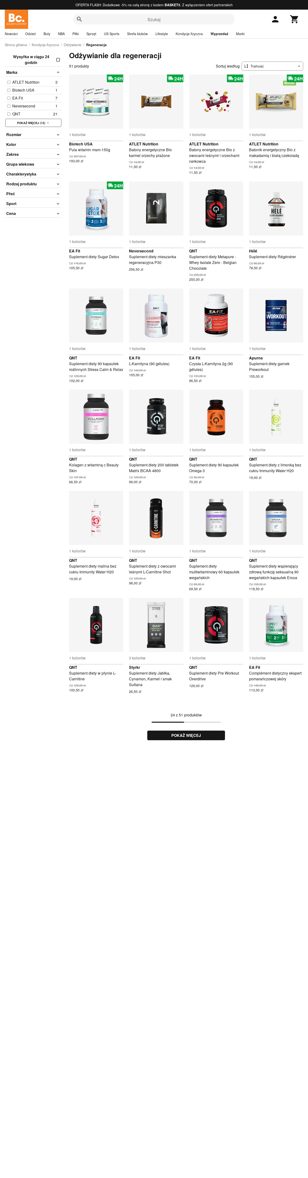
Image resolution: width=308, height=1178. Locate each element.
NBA (61, 33)
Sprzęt (91, 33)
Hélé (253, 251)
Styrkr (134, 667)
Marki (240, 33)
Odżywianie (72, 44)
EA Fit (74, 251)
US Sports (111, 33)
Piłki (75, 33)
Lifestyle (161, 33)
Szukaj (154, 19)
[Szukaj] (79, 19)
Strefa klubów (137, 33)
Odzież (30, 33)
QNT (193, 251)
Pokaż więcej (186, 735)
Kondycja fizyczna (189, 33)
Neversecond (141, 251)
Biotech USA (81, 144)
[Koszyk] (294, 19)
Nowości (11, 33)
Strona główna (16, 44)
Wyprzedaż (219, 33)
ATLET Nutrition (143, 144)
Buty (47, 33)
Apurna (256, 358)
